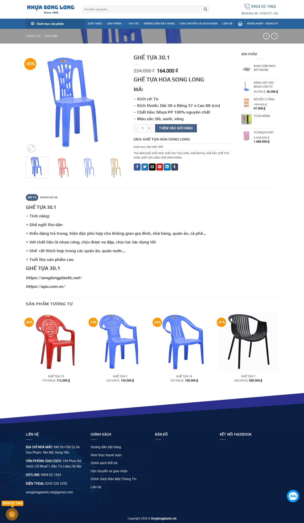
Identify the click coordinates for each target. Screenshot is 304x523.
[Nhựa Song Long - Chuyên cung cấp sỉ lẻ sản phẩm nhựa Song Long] (50, 9)
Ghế (160, 146)
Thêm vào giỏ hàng (176, 128)
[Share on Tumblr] (174, 167)
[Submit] (205, 9)
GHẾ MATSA (197, 153)
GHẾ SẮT (211, 153)
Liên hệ (227, 23)
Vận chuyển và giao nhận (198, 23)
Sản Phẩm (114, 23)
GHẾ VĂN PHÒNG (171, 157)
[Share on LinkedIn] (167, 167)
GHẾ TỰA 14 (184, 376)
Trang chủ (33, 36)
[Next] (120, 102)
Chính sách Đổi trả (104, 463)
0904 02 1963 (263, 6)
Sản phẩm (51, 36)
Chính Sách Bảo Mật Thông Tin (113, 479)
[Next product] (266, 36)
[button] (240, 23)
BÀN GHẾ (144, 153)
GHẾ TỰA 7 (248, 376)
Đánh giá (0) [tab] (48, 197)
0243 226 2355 (56, 483)
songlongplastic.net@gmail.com (49, 492)
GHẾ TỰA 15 (56, 376)
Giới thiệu (95, 23)
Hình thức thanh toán (106, 455)
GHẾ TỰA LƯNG (150, 157)
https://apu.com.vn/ (45, 286)
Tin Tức (133, 23)
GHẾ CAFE (158, 153)
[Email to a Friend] (152, 167)
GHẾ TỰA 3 (120, 376)
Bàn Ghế (152, 146)
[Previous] (33, 102)
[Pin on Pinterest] (159, 167)
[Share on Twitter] (144, 167)
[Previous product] (274, 36)
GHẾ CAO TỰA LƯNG (177, 153)
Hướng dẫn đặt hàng (159, 23)
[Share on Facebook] (137, 167)
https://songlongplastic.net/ (53, 277)
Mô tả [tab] (32, 197)
